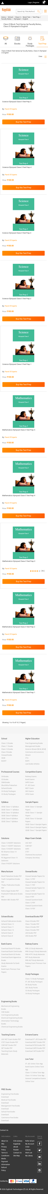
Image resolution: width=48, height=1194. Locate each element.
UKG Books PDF (31, 936)
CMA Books (5, 782)
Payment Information (5, 1163)
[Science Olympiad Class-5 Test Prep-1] (23, 345)
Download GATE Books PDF (35, 1048)
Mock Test (26, 17)
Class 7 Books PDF (32, 924)
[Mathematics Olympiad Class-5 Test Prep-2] (23, 608)
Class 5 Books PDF (32, 930)
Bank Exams (30, 779)
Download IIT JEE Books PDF (35, 1039)
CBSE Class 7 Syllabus (9, 821)
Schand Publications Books (11, 921)
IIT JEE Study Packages (34, 982)
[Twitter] (39, 1150)
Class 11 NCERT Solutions (11, 846)
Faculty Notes (6, 19)
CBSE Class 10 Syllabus (10, 813)
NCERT (3, 761)
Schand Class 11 (7, 927)
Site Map (16, 1156)
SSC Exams (29, 791)
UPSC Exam (29, 794)
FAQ (2, 1144)
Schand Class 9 (7, 933)
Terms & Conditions (5, 1154)
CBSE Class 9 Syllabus (9, 816)
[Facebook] (39, 1144)
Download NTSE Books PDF (35, 1045)
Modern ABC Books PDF (10, 900)
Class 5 (18, 17)
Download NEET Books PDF (35, 1042)
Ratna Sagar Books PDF (10, 891)
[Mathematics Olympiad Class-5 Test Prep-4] (23, 477)
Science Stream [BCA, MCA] (35, 749)
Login (30, 2)
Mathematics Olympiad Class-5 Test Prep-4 (18, 496)
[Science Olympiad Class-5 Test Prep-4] (23, 149)
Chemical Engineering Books (12, 1027)
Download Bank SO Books (10, 954)
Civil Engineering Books (10, 1015)
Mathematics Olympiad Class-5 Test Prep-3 (18, 561)
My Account (29, 1144)
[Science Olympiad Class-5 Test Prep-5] (23, 83)
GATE (27, 849)
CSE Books (5, 1012)
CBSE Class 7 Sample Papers (36, 830)
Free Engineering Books (34, 743)
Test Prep (36, 17)
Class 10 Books (7, 749)
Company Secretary (32, 858)
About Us (4, 1141)
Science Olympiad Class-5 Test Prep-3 (16, 233)
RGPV (27, 761)
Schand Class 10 (7, 930)
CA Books (5, 776)
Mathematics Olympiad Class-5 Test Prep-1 (18, 692)
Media (3, 1159)
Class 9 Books (6, 752)
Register (36, 2)
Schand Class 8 (7, 936)
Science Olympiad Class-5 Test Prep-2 (16, 299)
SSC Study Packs (31, 988)
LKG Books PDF (30, 933)
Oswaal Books (6, 755)
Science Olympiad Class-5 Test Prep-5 (16, 102)
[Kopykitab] (6, 9)
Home (3, 17)
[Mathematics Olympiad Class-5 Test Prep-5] (23, 411)
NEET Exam (29, 788)
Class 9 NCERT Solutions (10, 864)
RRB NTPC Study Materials (35, 954)
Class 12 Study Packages (34, 979)
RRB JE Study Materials (34, 948)
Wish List (28, 1153)
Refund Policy (4, 1169)
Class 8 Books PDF (32, 921)
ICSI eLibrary (17, 1141)
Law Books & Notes (32, 764)
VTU (26, 758)
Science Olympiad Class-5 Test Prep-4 (16, 167)
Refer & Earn (29, 1141)
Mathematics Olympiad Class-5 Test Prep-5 (18, 430)
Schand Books (6, 788)
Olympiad (17, 19)
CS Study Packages (8, 794)
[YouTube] (39, 1157)
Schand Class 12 (7, 924)
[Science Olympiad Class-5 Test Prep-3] (23, 214)
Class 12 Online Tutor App (34, 1073)
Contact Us (4, 1130)
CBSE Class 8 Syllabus (9, 819)
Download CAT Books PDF (34, 1051)
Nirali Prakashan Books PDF (11, 876)
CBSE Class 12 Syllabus (10, 807)
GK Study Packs (31, 985)
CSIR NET (28, 846)
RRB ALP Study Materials (34, 960)
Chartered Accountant (33, 855)
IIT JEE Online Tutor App (34, 1064)
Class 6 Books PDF (32, 927)
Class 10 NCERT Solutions (11, 849)
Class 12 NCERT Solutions (11, 843)
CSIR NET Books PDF (8, 1045)
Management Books (32, 746)
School (10, 17)
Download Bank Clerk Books (11, 951)
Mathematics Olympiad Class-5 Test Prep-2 (18, 627)
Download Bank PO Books (10, 948)
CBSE (3, 758)
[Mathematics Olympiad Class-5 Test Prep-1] (23, 674)
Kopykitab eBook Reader (16, 1147)
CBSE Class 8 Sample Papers (36, 827)
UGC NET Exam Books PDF (11, 1039)
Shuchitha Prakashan (9, 785)
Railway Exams (31, 776)
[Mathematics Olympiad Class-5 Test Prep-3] (23, 543)
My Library (29, 1156)
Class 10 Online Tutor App (34, 1076)
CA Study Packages (8, 791)
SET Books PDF (6, 1048)
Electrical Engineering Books (12, 1018)
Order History (28, 1148)
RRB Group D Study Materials (36, 951)
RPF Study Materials (32, 957)
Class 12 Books (7, 743)
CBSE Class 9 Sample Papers (36, 824)
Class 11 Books (7, 746)
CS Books (4, 779)
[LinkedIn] (39, 1164)
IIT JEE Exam (30, 785)
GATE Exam (29, 782)
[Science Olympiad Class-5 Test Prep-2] (23, 280)
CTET (27, 852)
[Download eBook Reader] (2, 2)
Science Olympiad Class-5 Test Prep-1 (16, 364)
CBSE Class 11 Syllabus (10, 810)
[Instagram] (39, 1171)
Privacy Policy (4, 1148)
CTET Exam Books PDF (9, 1042)
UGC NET (28, 843)
